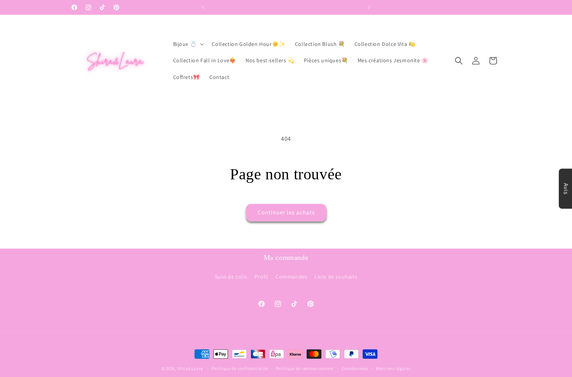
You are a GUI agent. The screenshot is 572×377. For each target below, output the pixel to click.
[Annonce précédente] (203, 7)
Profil (261, 276)
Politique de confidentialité (240, 368)
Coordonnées (355, 368)
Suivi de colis (231, 276)
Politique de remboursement (305, 368)
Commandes (291, 276)
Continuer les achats (286, 212)
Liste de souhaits (335, 276)
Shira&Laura (190, 368)
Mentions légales (393, 368)
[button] (187, 44)
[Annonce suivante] (368, 7)
